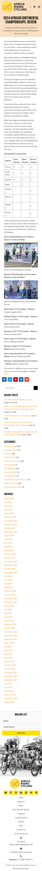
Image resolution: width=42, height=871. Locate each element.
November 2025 (10, 524)
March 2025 (9, 550)
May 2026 (8, 509)
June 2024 (8, 580)
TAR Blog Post (32, 30)
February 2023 (10, 624)
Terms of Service (21, 833)
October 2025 (9, 528)
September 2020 (10, 698)
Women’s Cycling (21, 33)
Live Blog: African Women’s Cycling (18, 399)
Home (21, 797)
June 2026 (8, 506)
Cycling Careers (10, 450)
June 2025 (8, 539)
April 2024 (8, 587)
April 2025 (8, 547)
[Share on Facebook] (4, 379)
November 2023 (10, 602)
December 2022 (10, 632)
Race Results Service (21, 809)
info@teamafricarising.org (21, 852)
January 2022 (9, 669)
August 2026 (9, 498)
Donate (21, 821)
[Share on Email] (26, 379)
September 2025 (10, 532)
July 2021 (8, 683)
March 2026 (9, 513)
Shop (21, 825)
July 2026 (8, 502)
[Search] (36, 388)
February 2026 (10, 517)
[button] (21, 733)
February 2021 (10, 695)
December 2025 (10, 521)
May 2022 (8, 654)
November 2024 (10, 565)
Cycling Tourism (21, 817)
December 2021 (10, 672)
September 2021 (10, 680)
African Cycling (10, 446)
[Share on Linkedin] (21, 379)
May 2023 (8, 613)
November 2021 (10, 676)
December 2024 (10, 561)
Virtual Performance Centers (15, 479)
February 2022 (10, 665)
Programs (21, 813)
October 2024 (9, 569)
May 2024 (8, 584)
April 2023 (8, 617)
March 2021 (9, 691)
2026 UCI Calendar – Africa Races (17, 416)
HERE (6, 374)
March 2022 (9, 661)
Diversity (8, 453)
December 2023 (10, 598)
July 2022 (8, 646)
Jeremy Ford (25, 28)
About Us (21, 801)
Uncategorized (10, 476)
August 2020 (9, 702)
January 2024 (9, 595)
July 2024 (8, 576)
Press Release (9, 457)
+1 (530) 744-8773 (25, 859)
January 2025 (9, 558)
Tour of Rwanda (10, 472)
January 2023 (9, 628)
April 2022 (8, 658)
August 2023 (9, 606)
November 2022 (10, 635)
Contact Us (21, 829)
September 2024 (10, 572)
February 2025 (10, 554)
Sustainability (9, 465)
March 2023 (9, 621)
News (21, 805)
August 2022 (9, 643)
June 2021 (8, 687)
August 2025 (9, 535)
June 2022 (8, 650)
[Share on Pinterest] (15, 379)
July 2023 (8, 609)
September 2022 (10, 639)
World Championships (13, 487)
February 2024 (10, 591)
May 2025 (8, 543)
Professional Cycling (18, 30)
